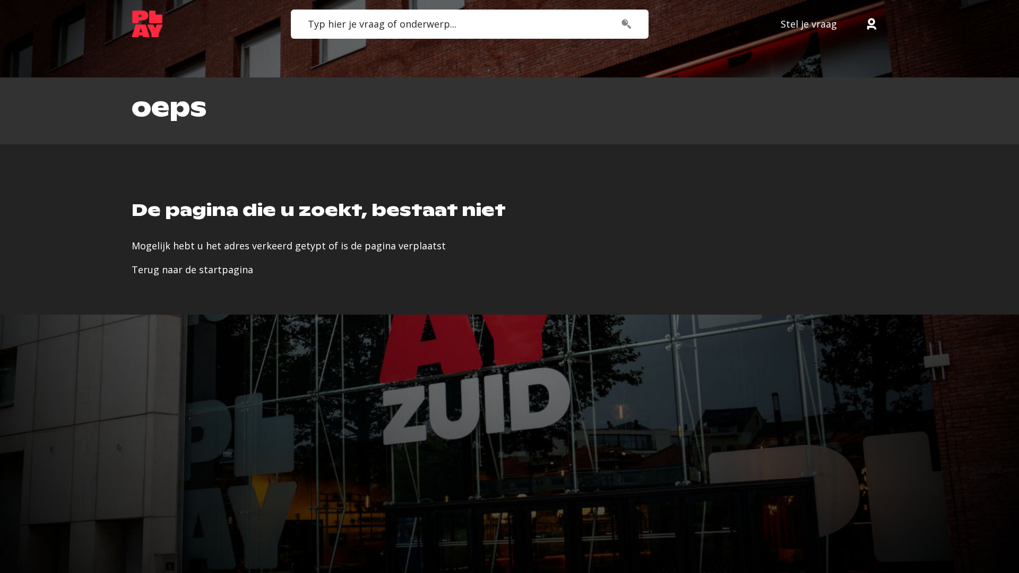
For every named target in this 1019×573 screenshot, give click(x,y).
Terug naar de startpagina (192, 269)
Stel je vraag (809, 24)
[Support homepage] (147, 24)
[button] (871, 24)
